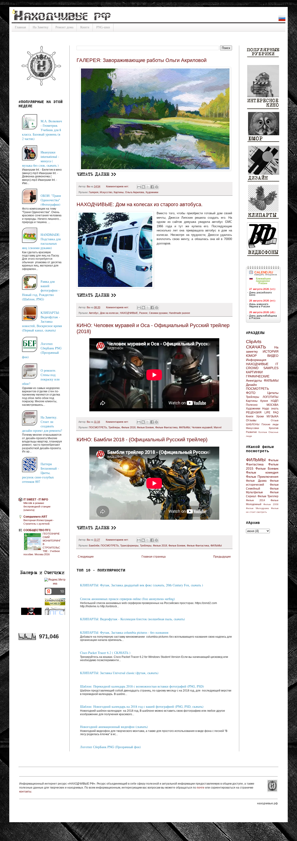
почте (201, 787)
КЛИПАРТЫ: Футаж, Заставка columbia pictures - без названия (124, 632)
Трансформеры (129, 545)
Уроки (260, 416)
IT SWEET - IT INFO (35, 499)
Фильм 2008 (270, 504)
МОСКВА (272, 404)
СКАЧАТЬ (256, 346)
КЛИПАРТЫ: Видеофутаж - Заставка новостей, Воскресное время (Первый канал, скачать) (42, 321)
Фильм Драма (256, 480)
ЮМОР (251, 355)
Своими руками (158, 313)
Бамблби (94, 545)
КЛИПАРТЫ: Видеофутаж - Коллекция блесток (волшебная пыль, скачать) (132, 619)
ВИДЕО (272, 355)
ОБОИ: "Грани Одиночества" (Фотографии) (51, 200)
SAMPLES (270, 368)
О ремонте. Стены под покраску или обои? (41, 377)
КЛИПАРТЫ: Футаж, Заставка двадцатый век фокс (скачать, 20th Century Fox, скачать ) (141, 585)
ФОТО (250, 393)
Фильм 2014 (255, 500)
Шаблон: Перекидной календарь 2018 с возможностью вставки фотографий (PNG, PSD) (142, 686)
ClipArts (253, 341)
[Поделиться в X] (147, 187)
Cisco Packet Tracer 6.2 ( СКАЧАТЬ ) (105, 652)
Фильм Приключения (262, 476)
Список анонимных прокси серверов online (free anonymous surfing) (127, 599)
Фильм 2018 (128, 427)
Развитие (251, 432)
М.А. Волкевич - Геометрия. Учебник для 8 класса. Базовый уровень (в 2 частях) (42, 130)
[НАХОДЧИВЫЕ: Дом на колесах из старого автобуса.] (97, 296)
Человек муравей (202, 427)
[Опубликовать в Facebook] (152, 187)
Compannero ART (35, 516)
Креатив (273, 428)
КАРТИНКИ (254, 372)
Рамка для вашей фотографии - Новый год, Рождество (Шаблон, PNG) (41, 290)
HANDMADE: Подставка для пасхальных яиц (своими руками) (41, 241)
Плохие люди (269, 424)
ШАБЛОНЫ (252, 424)
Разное (143, 313)
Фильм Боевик (145, 427)
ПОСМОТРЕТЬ (98, 427)
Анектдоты (254, 380)
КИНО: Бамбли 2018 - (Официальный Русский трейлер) (142, 439)
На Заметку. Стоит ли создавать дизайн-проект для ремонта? (42, 424)
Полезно (252, 404)
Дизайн (251, 384)
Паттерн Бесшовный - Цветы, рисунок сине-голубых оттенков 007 (40, 473)
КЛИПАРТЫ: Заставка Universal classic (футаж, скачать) (119, 673)
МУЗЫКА (272, 416)
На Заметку (40, 27)
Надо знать (270, 408)
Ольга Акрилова (134, 192)
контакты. (25, 791)
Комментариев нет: (117, 186)
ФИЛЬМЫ (184, 427)
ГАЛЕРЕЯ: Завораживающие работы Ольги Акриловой (142, 60)
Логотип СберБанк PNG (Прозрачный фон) (110, 747)
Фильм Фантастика (166, 427)
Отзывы (251, 420)
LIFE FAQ (272, 412)
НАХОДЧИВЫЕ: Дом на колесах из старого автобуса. (140, 204)
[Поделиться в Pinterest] (156, 187)
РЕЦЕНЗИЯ (253, 412)
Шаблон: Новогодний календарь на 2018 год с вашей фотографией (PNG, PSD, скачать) (141, 706)
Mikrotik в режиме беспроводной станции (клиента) (36, 506)
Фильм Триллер (268, 496)
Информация (256, 360)
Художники (151, 192)
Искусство (106, 192)
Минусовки (252, 428)
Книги (84, 27)
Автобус (94, 313)
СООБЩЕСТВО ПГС (37, 530)
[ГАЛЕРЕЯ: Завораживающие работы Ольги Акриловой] (97, 175)
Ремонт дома (64, 27)
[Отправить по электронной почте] (139, 187)
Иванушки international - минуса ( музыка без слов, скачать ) (40, 159)
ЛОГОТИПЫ (270, 397)
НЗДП (274, 401)
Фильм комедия (262, 472)
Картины (119, 192)
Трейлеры (114, 427)
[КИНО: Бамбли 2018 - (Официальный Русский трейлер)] (97, 528)
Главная (20, 27)
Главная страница (154, 556)
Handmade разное (179, 313)
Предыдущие (222, 556)
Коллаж (262, 432)
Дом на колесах (109, 313)
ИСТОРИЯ (270, 351)
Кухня (264, 401)
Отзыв (274, 420)
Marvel (217, 427)
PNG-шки (103, 27)
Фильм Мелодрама (257, 508)
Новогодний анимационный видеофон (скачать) (114, 726)
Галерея (93, 192)
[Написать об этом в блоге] (143, 187)
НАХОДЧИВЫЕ (129, 313)
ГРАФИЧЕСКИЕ (257, 376)
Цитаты (272, 393)
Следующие (86, 556)
